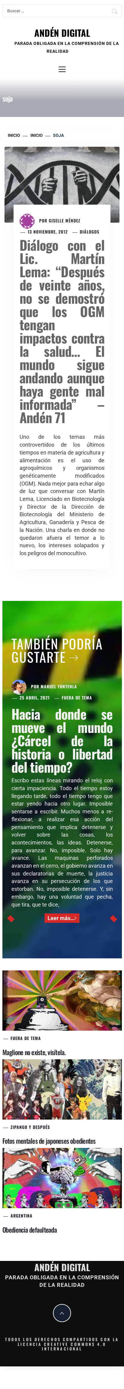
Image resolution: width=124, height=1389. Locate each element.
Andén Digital (62, 32)
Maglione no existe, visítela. (34, 1052)
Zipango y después (30, 1127)
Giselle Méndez (64, 220)
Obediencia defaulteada (29, 1229)
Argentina (22, 1215)
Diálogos (89, 231)
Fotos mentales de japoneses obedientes (49, 1140)
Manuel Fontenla (59, 686)
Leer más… (61, 918)
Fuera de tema (77, 697)
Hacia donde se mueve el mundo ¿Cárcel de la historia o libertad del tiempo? (62, 740)
